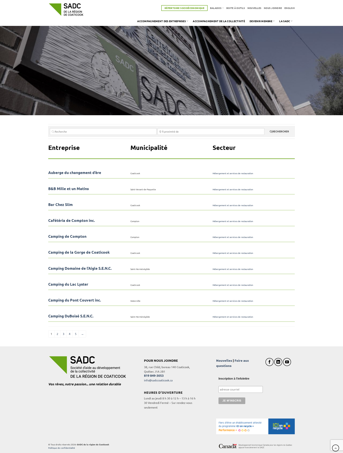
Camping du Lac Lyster (68, 284)
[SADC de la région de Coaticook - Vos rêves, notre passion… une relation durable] (66, 9)
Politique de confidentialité (61, 447)
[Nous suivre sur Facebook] (269, 362)
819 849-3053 (154, 375)
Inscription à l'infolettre (233, 378)
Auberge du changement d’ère (74, 172)
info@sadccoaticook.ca (158, 380)
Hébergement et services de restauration (233, 173)
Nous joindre (273, 7)
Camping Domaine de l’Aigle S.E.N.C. (80, 268)
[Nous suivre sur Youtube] (287, 362)
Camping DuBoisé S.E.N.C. (70, 315)
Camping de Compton (67, 236)
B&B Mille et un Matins (68, 188)
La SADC (284, 21)
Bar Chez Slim (60, 204)
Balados (216, 7)
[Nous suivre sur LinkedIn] (278, 362)
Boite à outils (235, 7)
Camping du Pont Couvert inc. (74, 300)
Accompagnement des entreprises (161, 21)
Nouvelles (254, 7)
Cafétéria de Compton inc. (71, 220)
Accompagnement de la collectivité (219, 21)
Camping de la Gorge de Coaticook (79, 252)
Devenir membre (261, 21)
